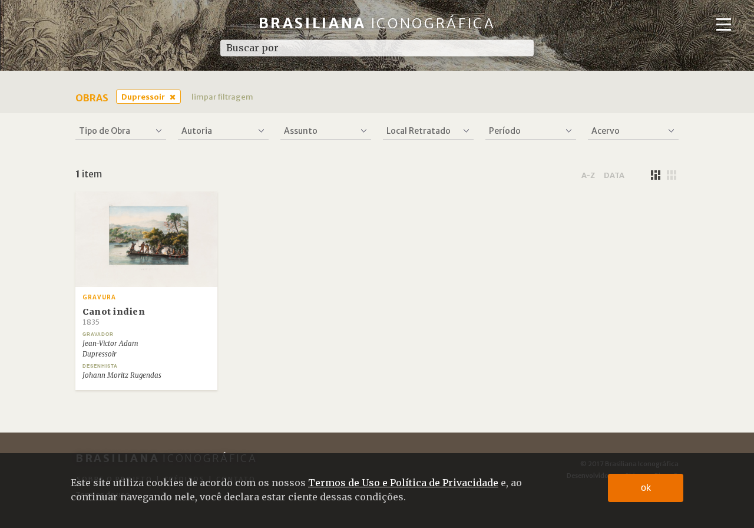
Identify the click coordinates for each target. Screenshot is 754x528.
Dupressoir (143, 96)
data (614, 175)
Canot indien (113, 316)
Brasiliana (377, 23)
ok (646, 488)
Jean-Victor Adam (110, 343)
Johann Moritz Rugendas (121, 375)
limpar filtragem (222, 96)
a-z (588, 175)
